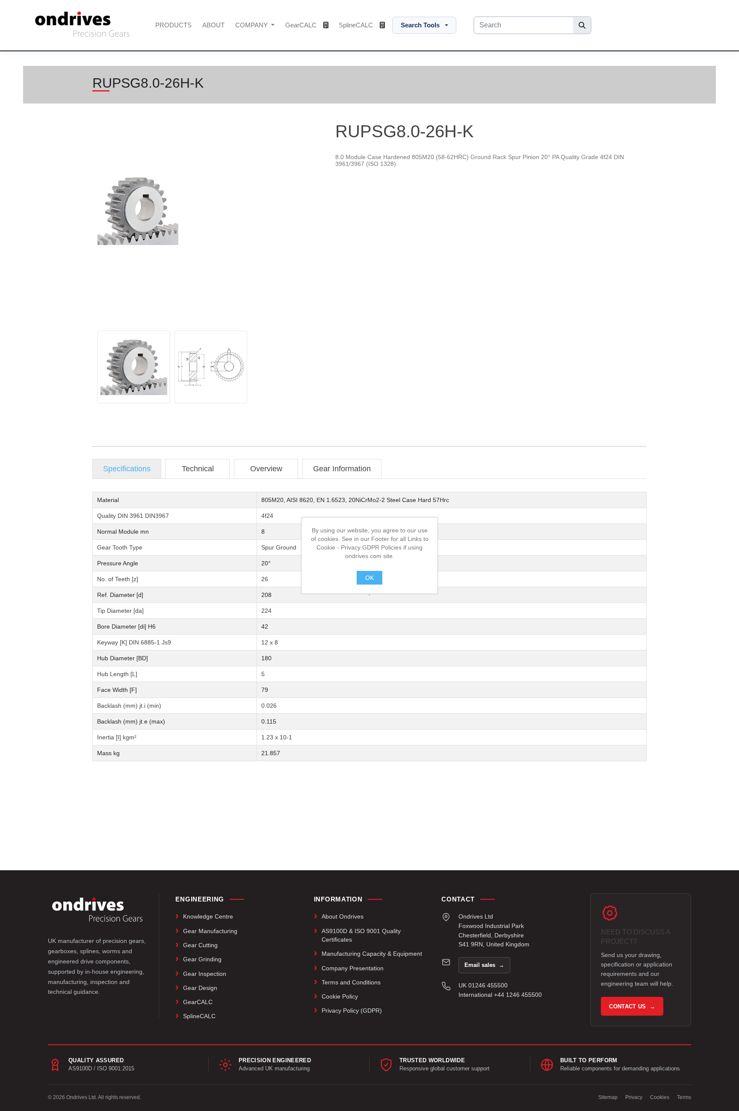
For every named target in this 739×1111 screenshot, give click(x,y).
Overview (266, 468)
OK (369, 577)
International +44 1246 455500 (500, 994)
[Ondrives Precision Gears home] (97, 909)
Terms (684, 1097)
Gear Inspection (204, 973)
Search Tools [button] (420, 25)
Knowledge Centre (208, 916)
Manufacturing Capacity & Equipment (372, 953)
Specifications (127, 468)
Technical (198, 468)
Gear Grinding (202, 959)
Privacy (633, 1097)
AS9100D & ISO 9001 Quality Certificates (361, 935)
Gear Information (342, 468)
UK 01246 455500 (483, 985)
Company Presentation (353, 968)
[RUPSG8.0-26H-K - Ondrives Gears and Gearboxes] (134, 367)
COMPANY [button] (252, 25)
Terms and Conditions (351, 982)
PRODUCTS (173, 25)
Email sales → (484, 965)
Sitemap (608, 1097)
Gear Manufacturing (210, 931)
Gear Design (200, 987)
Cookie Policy (340, 996)
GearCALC (301, 25)
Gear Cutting (200, 945)
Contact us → (632, 1006)
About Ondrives (343, 916)
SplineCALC (357, 25)
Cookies (659, 1097)
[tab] (126, 469)
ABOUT (213, 25)
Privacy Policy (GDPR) (352, 1010)
